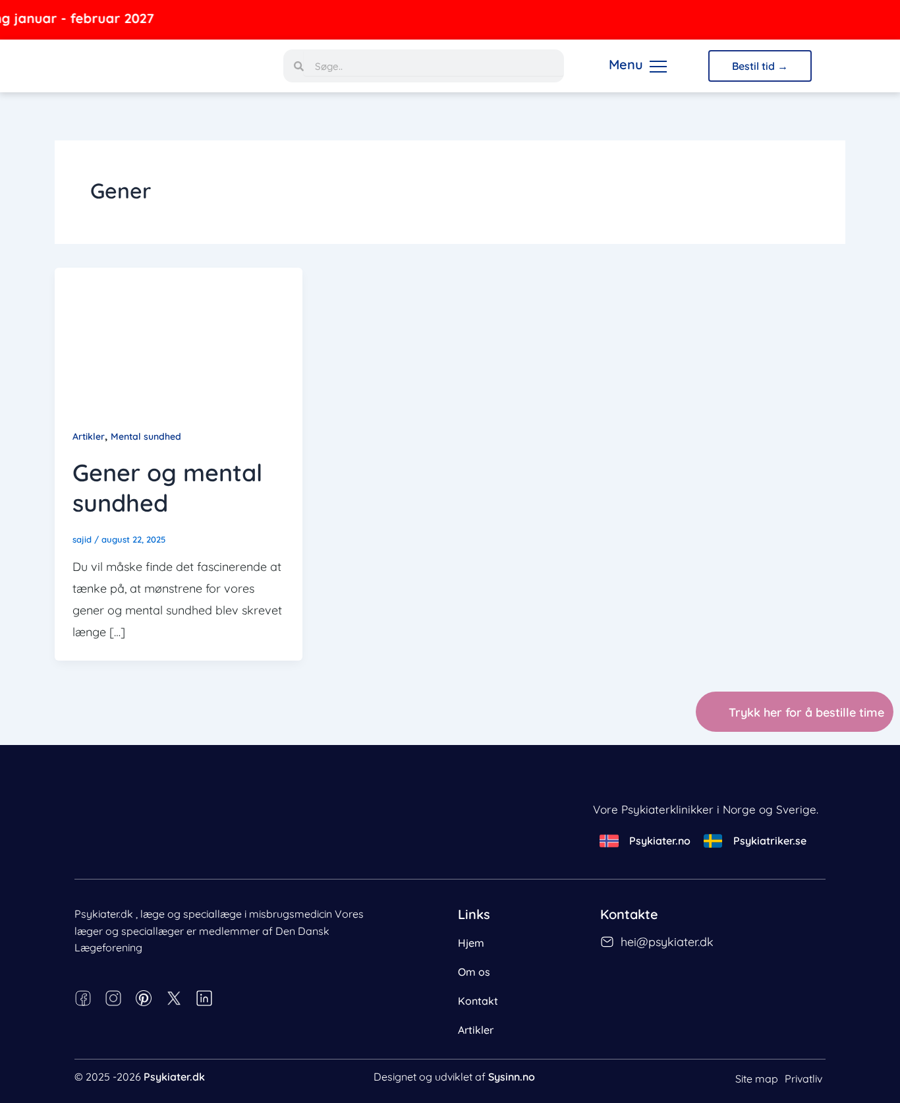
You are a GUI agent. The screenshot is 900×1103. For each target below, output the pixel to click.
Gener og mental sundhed (167, 488)
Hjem (471, 942)
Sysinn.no (511, 1076)
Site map (756, 1078)
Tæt (52, 1060)
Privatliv (803, 1078)
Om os (474, 971)
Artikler (88, 436)
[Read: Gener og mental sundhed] (178, 335)
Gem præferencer (239, 1069)
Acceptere (326, 1069)
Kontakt (478, 1000)
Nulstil (157, 1060)
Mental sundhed (146, 436)
